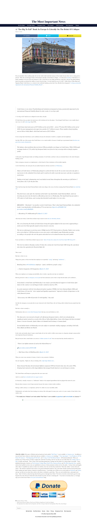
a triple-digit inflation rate (47, 360)
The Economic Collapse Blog (39, 463)
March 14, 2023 (44, 352)
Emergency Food (41, 25)
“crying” (50, 259)
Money (22, 500)
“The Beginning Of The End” (33, 458)
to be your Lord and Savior (36, 477)
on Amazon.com (70, 454)
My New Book (21, 25)
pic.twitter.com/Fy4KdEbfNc (25, 209)
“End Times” (54, 454)
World (26, 500)
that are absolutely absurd (54, 218)
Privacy (52, 511)
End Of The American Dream (54, 463)
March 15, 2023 (42, 213)
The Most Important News (48, 21)
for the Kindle (69, 396)
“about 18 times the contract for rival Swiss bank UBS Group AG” (59, 239)
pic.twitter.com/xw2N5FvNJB (27, 348)
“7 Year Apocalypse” (63, 456)
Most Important (69, 25)
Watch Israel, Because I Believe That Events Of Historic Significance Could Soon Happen (35, 502)
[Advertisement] (48, 10)
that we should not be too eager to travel (32, 377)
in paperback (59, 396)
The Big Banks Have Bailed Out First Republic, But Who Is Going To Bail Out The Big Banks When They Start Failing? (42, 503)
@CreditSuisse (31, 264)
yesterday (69, 77)
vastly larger (28, 122)
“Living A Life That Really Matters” (51, 458)
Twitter (79, 470)
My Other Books (31, 25)
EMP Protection (59, 25)
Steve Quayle (50, 25)
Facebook (73, 470)
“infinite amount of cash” (46, 338)
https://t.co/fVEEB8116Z (59, 207)
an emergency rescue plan (34, 277)
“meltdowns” (61, 259)
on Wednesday (58, 165)
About (48, 511)
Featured (19, 500)
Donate (77, 25)
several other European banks (34, 312)
